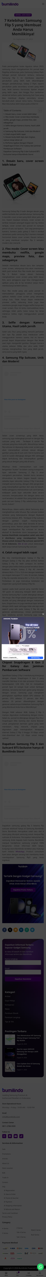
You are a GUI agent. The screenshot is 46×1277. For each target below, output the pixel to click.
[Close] (43, 614)
